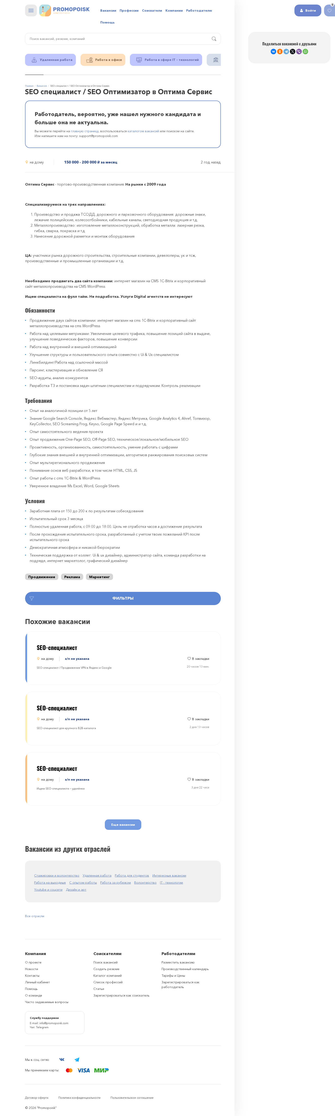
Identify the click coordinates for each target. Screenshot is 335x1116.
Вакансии (108, 10)
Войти (310, 10)
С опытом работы (83, 882)
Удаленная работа (97, 875)
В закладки (200, 658)
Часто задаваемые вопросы (46, 1002)
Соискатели (152, 10)
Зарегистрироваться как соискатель (121, 995)
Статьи (98, 989)
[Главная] (64, 10)
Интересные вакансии (169, 875)
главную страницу (84, 131)
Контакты (32, 976)
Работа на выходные (50, 882)
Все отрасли (34, 916)
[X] (292, 51)
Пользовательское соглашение (132, 1097)
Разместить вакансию (178, 962)
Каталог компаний (107, 976)
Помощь (107, 22)
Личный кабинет (37, 982)
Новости (31, 969)
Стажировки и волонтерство (56, 875)
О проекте (33, 962)
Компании (174, 10)
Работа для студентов (132, 875)
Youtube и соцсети (48, 890)
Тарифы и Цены (173, 976)
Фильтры (123, 598)
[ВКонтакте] (273, 51)
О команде (33, 995)
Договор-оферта (36, 1097)
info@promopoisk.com (53, 1023)
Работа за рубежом (115, 882)
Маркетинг (99, 577)
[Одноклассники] (280, 51)
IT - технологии (171, 882)
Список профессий (108, 982)
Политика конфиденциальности (79, 1097)
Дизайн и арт (76, 890)
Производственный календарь (185, 969)
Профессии (129, 10)
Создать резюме (106, 969)
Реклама (72, 577)
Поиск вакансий (105, 962)
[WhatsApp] (305, 51)
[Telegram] (286, 51)
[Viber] (299, 51)
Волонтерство (145, 882)
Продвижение (41, 577)
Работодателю (199, 10)
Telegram (42, 1027)
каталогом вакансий (143, 131)
